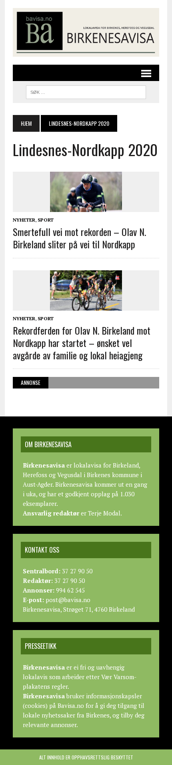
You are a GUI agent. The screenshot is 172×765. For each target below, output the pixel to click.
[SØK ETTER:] (86, 91)
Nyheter (24, 220)
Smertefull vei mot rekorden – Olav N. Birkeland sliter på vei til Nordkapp (79, 237)
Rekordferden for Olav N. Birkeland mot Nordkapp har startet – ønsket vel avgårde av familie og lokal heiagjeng (81, 342)
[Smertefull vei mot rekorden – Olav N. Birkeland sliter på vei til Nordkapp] (86, 206)
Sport (46, 220)
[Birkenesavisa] (86, 32)
